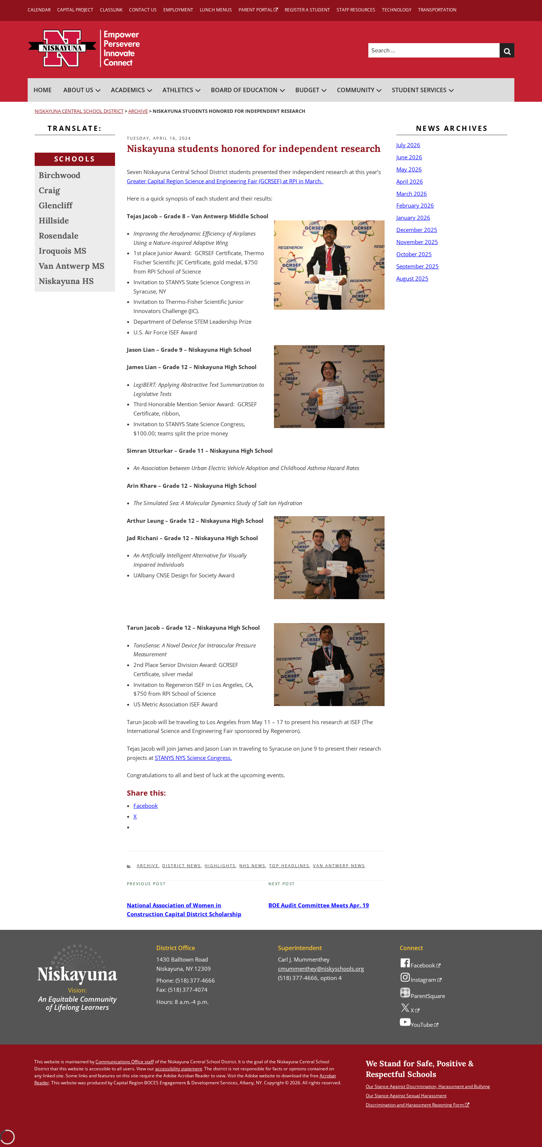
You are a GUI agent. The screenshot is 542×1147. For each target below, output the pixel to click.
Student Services (419, 90)
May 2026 (409, 169)
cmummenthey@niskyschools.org (321, 968)
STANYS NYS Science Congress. (193, 757)
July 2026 (408, 145)
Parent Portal (255, 10)
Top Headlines (289, 865)
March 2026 (411, 193)
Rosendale (59, 235)
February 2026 (415, 205)
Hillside (54, 220)
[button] (507, 50)
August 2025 (412, 278)
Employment (178, 10)
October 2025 (414, 254)
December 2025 (416, 229)
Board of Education (244, 90)
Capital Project (75, 10)
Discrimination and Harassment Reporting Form (415, 1105)
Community (355, 90)
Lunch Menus (216, 10)
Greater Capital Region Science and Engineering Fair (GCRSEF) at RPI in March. (225, 181)
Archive (148, 865)
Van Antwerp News (339, 865)
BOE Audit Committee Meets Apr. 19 (318, 905)
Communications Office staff (124, 1062)
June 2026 (409, 157)
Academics (128, 90)
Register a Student (307, 10)
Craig (49, 190)
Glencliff (55, 205)
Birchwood (59, 175)
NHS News (252, 865)
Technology (396, 10)
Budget (307, 90)
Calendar (39, 10)
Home (43, 90)
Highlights (220, 865)
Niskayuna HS (66, 281)
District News (181, 865)
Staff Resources (356, 10)
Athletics (178, 90)
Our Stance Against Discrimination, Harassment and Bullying (428, 1086)
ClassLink (111, 10)
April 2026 (409, 181)
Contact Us (143, 10)
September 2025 (417, 266)
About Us (78, 90)
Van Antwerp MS (71, 266)
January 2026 (413, 217)
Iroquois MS (62, 251)
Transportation (437, 10)
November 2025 (417, 242)
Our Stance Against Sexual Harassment (406, 1095)
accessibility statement (178, 1069)
